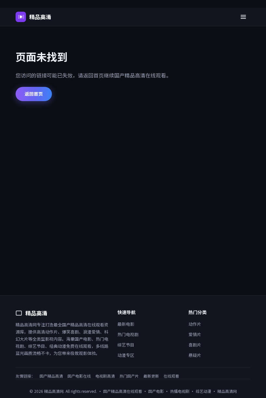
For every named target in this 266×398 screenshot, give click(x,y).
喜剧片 (194, 345)
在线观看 (171, 376)
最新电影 (125, 324)
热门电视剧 (128, 334)
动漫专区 (125, 355)
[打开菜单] (243, 17)
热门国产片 (129, 376)
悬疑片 (194, 355)
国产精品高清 (51, 376)
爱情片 (194, 334)
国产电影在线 (79, 376)
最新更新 (151, 376)
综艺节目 (125, 345)
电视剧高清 (105, 376)
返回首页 (34, 93)
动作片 (194, 324)
